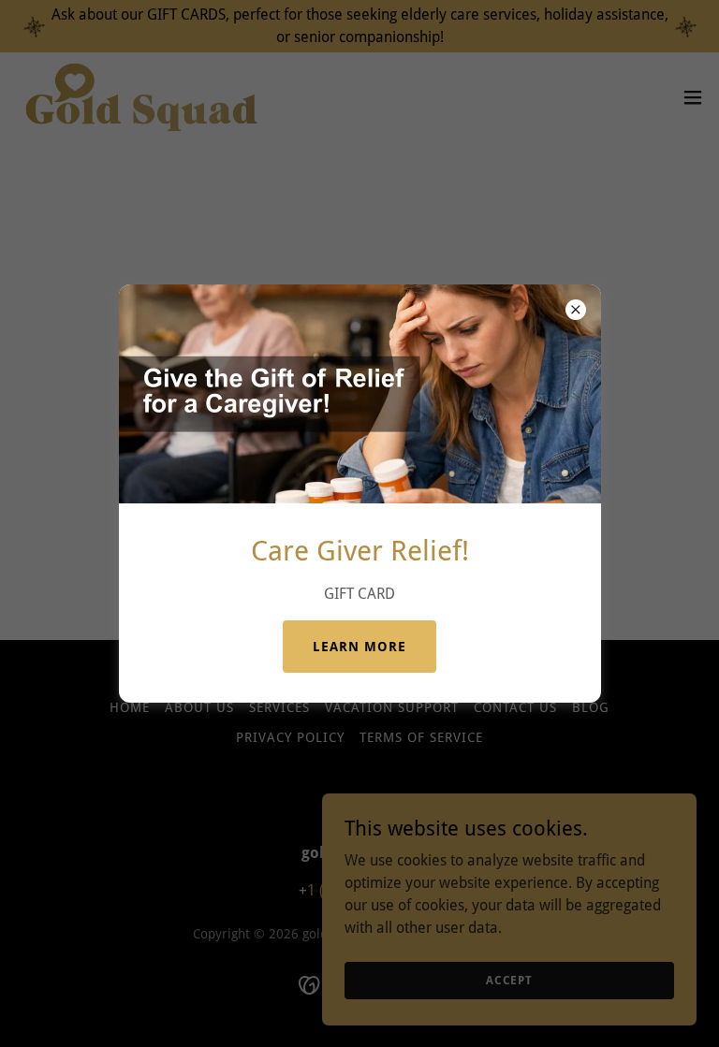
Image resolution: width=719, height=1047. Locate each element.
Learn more (359, 646)
